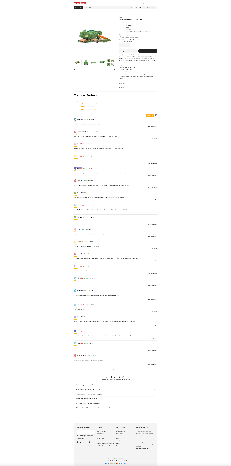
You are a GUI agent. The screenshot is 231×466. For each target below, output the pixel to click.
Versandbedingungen (101, 438)
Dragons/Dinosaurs (120, 431)
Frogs (117, 445)
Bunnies (118, 443)
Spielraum (136, 3)
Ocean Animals (119, 433)
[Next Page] (119, 369)
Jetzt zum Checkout (148, 51)
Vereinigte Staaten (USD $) (119, 458)
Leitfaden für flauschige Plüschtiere (104, 445)
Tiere (99, 3)
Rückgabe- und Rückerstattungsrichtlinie (105, 443)
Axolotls (118, 441)
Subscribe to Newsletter (83, 427)
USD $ (148, 3)
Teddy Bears (106, 3)
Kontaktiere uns (100, 433)
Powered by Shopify (125, 460)
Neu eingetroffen (120, 3)
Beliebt (113, 3)
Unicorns (118, 438)
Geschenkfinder (128, 3)
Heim (89, 3)
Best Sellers (79, 7)
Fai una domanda (123, 34)
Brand (94, 3)
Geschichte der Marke (101, 431)
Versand (127, 27)
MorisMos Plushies (116, 460)
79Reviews (77, 105)
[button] (78, 63)
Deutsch (154, 3)
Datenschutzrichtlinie (101, 436)
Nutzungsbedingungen (101, 441)
